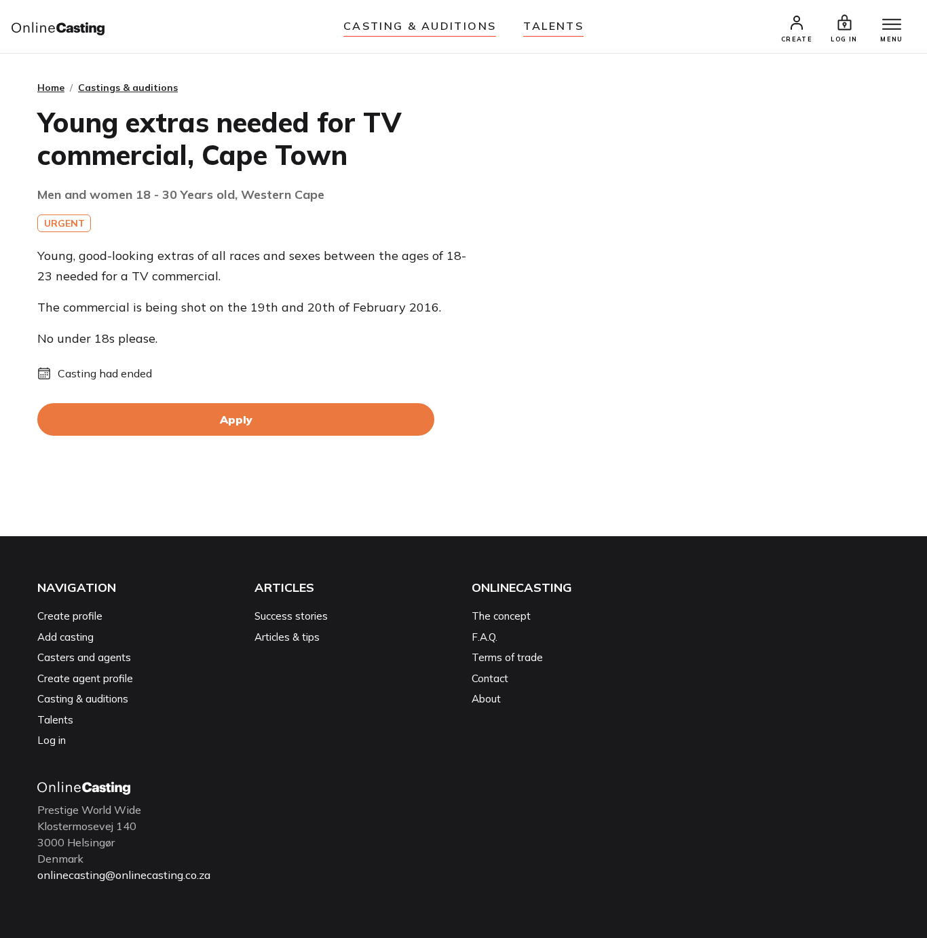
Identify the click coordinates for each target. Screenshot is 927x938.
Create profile (69, 615)
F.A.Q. (484, 637)
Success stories (291, 615)
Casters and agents (84, 657)
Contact (490, 678)
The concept (501, 615)
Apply (236, 419)
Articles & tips (287, 637)
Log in (51, 740)
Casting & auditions (420, 26)
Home (50, 87)
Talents (553, 26)
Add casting (65, 637)
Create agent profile (85, 678)
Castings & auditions (128, 87)
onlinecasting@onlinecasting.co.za (123, 875)
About (486, 698)
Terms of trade (507, 657)
